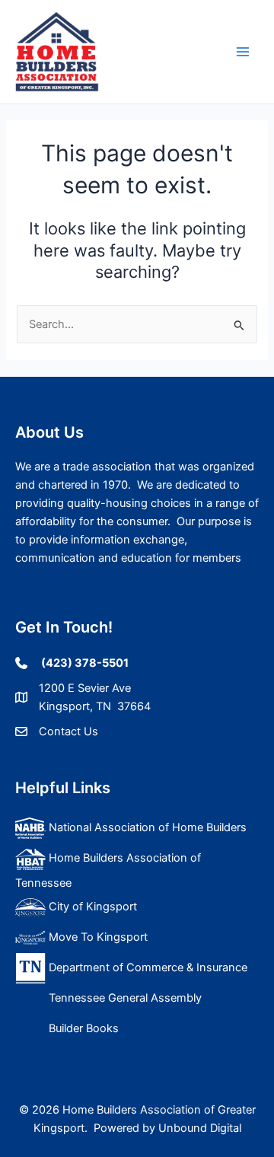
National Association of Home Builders (146, 827)
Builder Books (82, 1028)
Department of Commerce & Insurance (146, 967)
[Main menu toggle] (243, 52)
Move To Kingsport (97, 937)
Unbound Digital (199, 1128)
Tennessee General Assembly (124, 998)
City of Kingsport (93, 906)
